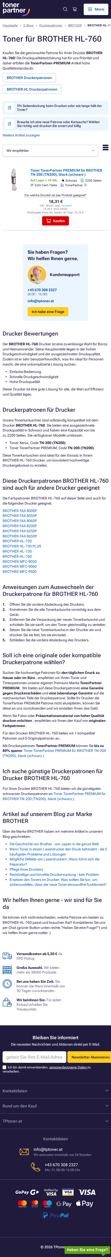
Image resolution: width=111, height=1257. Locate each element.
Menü (99, 9)
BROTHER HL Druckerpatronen (32, 89)
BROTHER (75, 25)
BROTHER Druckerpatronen (29, 78)
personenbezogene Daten (68, 1067)
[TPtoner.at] (16, 9)
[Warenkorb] (74, 9)
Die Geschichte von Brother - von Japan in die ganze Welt (54, 844)
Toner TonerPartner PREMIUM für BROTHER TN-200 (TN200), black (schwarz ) (66, 172)
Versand (66, 205)
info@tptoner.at (41, 301)
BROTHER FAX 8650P (20, 536)
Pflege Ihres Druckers (26, 869)
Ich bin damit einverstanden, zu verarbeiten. (47, 1069)
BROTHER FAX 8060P (20, 521)
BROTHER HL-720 (17, 541)
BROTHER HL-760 (17, 556)
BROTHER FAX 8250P (20, 531)
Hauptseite (10, 25)
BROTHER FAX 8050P (20, 516)
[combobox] (50, 151)
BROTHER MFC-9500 (20, 571)
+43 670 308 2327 (42, 290)
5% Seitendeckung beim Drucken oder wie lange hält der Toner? (59, 108)
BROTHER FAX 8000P (20, 511)
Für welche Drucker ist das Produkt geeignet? (55, 195)
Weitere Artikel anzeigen (21, 135)
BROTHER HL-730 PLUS (22, 546)
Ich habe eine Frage (48, 312)
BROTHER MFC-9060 (20, 566)
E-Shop (28, 25)
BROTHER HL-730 (17, 551)
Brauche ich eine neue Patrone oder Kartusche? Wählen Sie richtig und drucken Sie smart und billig (58, 124)
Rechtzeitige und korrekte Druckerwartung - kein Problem (54, 874)
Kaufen (59, 221)
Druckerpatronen (50, 25)
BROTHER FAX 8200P (20, 526)
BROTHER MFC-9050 (20, 561)
